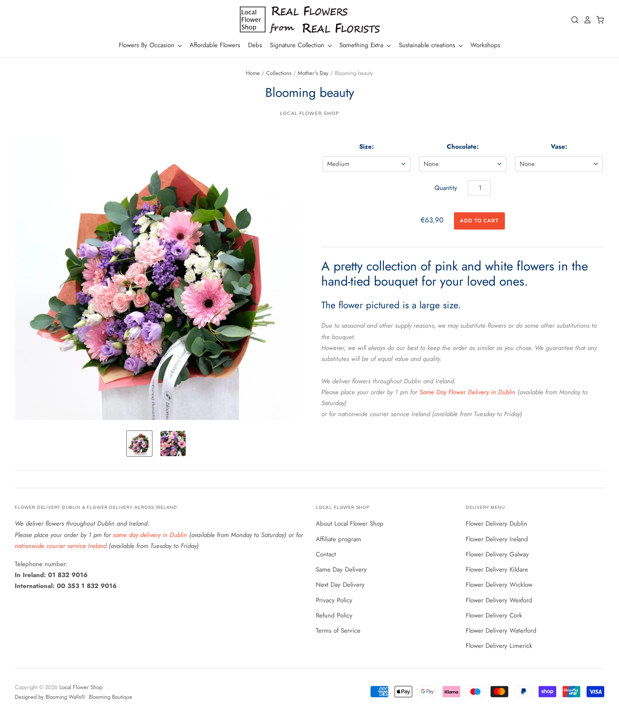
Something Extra (362, 45)
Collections (278, 73)
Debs (255, 45)
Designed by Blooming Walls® (51, 697)
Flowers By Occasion (147, 45)
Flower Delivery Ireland (497, 539)
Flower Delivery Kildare (497, 569)
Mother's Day (313, 73)
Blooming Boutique (110, 697)
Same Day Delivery (341, 569)
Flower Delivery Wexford (499, 600)
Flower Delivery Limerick (499, 645)
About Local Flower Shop (350, 523)
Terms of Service (338, 630)
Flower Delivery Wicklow (499, 584)
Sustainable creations (428, 45)
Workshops (485, 45)
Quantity (446, 187)
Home (253, 73)
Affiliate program (338, 539)
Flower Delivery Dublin (496, 523)
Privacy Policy (334, 600)
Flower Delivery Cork (494, 615)
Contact (326, 554)
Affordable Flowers (214, 45)
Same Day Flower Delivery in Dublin (467, 392)
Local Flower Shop (309, 113)
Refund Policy (334, 615)
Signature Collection (298, 45)
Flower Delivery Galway (497, 554)
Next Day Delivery (340, 584)
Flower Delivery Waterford (501, 630)
